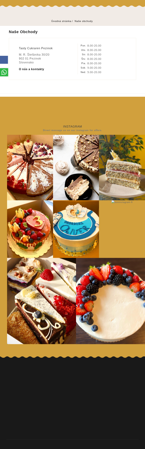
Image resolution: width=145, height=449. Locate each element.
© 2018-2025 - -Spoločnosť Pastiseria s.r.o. (72, 444)
